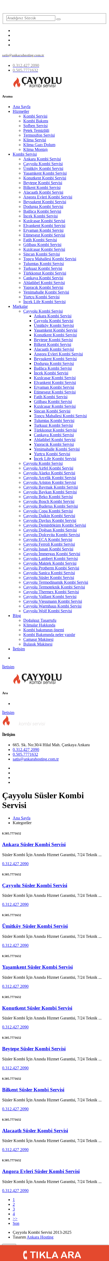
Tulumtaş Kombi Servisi (43, 263)
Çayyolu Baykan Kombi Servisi (50, 492)
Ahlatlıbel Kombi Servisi (44, 282)
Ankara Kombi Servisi (42, 159)
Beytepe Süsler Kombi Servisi (34, 1048)
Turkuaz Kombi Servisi (42, 268)
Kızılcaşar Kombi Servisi (44, 221)
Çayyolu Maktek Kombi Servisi (49, 563)
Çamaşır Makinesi (38, 639)
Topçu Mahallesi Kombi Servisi (49, 259)
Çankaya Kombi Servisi (43, 278)
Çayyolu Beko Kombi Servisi (48, 496)
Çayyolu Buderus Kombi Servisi (50, 506)
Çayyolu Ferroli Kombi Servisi (49, 544)
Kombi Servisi (35, 116)
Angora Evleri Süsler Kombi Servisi (41, 1171)
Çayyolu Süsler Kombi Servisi (48, 577)
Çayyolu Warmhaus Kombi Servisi (52, 606)
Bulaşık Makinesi (37, 644)
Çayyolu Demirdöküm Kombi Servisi (54, 525)
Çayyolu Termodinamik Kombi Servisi (55, 582)
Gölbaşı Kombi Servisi (42, 244)
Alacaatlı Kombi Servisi (43, 192)
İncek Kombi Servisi (40, 216)
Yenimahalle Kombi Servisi (46, 292)
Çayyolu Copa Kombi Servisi (48, 511)
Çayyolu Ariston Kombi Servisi (49, 482)
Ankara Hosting (40, 1237)
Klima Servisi (34, 140)
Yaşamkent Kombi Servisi (45, 173)
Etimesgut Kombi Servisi (44, 235)
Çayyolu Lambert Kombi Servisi (50, 558)
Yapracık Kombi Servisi (43, 287)
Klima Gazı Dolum (39, 144)
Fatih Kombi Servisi (40, 240)
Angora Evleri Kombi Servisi (47, 197)
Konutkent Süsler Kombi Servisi (37, 1008)
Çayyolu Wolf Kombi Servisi (47, 611)
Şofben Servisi (35, 125)
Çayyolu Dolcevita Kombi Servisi (51, 534)
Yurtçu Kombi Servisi (41, 297)
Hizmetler (21, 111)
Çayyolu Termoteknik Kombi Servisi (54, 587)
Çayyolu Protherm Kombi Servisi (51, 568)
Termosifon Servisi (39, 135)
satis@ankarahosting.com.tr (36, 759)
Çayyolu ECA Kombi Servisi (47, 539)
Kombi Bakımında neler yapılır (49, 634)
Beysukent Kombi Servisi (44, 202)
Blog (17, 615)
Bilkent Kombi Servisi (42, 187)
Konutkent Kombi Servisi (44, 178)
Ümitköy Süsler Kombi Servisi (35, 926)
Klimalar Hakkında (39, 625)
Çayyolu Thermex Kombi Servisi (51, 592)
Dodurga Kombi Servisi (43, 206)
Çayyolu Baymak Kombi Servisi (50, 487)
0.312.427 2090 (26, 749)
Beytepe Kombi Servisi (42, 182)
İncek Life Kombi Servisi (44, 301)
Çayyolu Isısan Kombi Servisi (48, 549)
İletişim (19, 649)
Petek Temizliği (36, 130)
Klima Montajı (35, 149)
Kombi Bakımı (35, 121)
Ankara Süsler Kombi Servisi (34, 844)
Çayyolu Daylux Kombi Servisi (49, 520)
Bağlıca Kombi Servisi (42, 211)
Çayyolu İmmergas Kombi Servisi (51, 553)
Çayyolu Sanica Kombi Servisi (49, 573)
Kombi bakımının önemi (43, 630)
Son (16, 1223)
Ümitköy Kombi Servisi (43, 168)
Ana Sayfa (21, 106)
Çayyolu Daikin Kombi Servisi (49, 515)
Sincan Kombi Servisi (41, 254)
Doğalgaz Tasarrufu (39, 620)
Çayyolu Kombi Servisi (43, 163)
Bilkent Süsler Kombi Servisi (33, 1089)
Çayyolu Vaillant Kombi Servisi (49, 596)
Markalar (20, 306)
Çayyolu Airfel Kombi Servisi (48, 468)
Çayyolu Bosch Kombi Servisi (48, 501)
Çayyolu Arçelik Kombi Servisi (49, 477)
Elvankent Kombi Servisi (44, 225)
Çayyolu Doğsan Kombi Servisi (50, 530)
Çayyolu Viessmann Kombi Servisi (52, 601)
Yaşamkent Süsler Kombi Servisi (37, 967)
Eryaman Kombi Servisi (43, 230)
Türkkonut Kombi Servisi (44, 273)
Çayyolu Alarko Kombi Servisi (49, 473)
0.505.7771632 (25, 754)
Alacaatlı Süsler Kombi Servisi (35, 1130)
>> (15, 1218)
